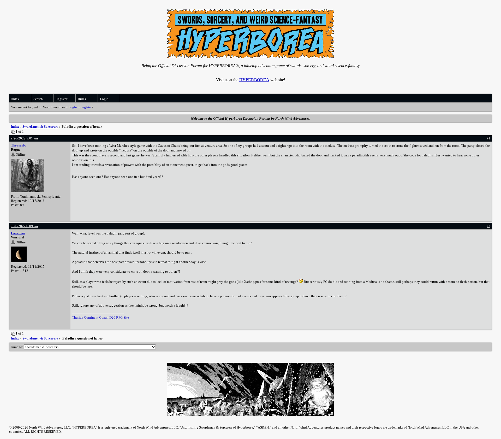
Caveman (18, 233)
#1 (488, 138)
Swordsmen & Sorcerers (40, 126)
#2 (488, 226)
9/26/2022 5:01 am (24, 138)
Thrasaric (18, 145)
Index (15, 99)
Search (38, 99)
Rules (82, 99)
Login (104, 99)
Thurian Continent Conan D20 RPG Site (100, 317)
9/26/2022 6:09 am (24, 226)
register (86, 107)
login (73, 107)
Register (61, 99)
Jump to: (17, 347)
